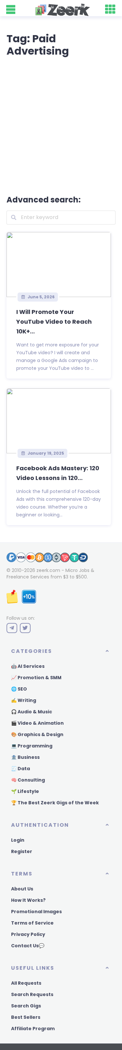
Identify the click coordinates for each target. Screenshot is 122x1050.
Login (17, 840)
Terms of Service (32, 923)
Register (21, 851)
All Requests (26, 983)
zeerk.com (48, 570)
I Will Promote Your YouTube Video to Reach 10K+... (54, 321)
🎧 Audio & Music (31, 711)
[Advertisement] (61, 125)
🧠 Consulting (28, 780)
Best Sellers (25, 1017)
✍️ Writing (23, 700)
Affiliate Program (33, 1028)
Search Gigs (26, 1006)
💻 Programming (31, 746)
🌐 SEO (19, 689)
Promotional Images (36, 911)
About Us (22, 889)
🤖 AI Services (28, 666)
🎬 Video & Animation (37, 723)
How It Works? (28, 900)
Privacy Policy (28, 934)
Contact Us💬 (27, 945)
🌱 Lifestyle (25, 791)
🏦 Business (25, 757)
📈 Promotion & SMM (36, 677)
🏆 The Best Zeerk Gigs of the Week (55, 802)
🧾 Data (20, 768)
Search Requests (32, 994)
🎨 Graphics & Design (37, 734)
